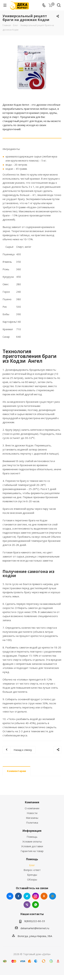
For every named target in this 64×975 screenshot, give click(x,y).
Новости (32, 813)
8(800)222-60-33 (34, 921)
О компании (32, 808)
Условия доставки (32, 846)
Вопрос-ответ (32, 870)
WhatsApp (35, 904)
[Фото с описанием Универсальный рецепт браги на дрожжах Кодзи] (32, 67)
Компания (32, 802)
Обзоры (32, 879)
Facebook (18, 896)
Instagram (35, 896)
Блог (32, 865)
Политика (32, 822)
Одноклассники (44, 896)
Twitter (27, 896)
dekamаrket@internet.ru (34, 928)
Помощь (32, 836)
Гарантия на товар (32, 851)
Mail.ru (52, 896)
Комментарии (16, 771)
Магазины (32, 817)
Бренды (32, 874)
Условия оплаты (32, 841)
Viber (27, 904)
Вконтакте (9, 896)
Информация (32, 831)
